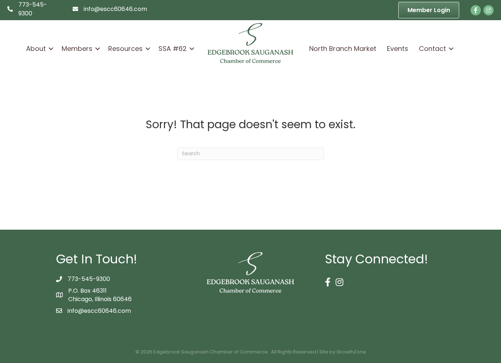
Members (77, 48)
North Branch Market (342, 48)
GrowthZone (351, 351)
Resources (125, 48)
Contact (432, 48)
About (36, 48)
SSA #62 (172, 48)
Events (397, 48)
